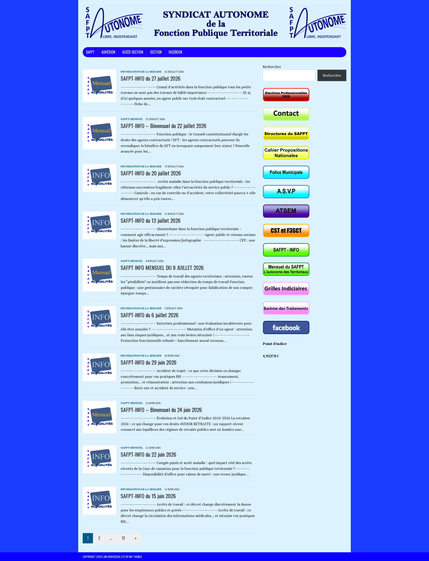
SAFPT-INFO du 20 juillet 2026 (151, 173)
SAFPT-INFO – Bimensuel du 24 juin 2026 (161, 410)
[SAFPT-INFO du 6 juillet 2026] (99, 330)
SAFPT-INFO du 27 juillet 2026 (151, 78)
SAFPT (90, 52)
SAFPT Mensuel (132, 119)
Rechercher (272, 66)
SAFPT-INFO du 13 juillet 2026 (151, 220)
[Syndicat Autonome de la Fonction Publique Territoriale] (214, 23)
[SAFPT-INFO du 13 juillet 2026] (99, 236)
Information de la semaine (141, 71)
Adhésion (108, 52)
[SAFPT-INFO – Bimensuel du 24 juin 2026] (99, 430)
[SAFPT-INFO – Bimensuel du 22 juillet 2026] (99, 146)
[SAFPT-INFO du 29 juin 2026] (99, 378)
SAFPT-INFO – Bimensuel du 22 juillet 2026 (163, 126)
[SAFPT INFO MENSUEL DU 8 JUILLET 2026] (99, 288)
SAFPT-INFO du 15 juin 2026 (148, 496)
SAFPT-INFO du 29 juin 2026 (149, 362)
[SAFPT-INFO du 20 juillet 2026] (99, 188)
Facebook (175, 52)
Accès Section (132, 52)
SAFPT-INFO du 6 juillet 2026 (150, 315)
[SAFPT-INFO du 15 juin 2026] (99, 511)
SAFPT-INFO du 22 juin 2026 (148, 454)
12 (123, 538)
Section (156, 52)
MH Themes (135, 557)
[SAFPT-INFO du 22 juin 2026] (99, 470)
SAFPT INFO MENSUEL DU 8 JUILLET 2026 (162, 267)
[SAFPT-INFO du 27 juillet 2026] (99, 99)
